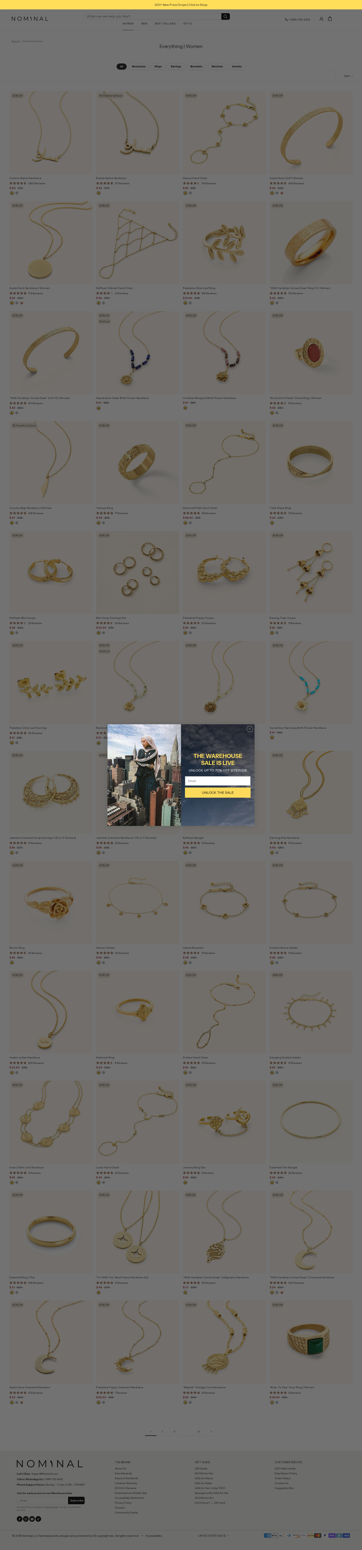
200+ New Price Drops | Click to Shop (181, 5)
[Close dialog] (250, 729)
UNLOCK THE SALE (218, 793)
